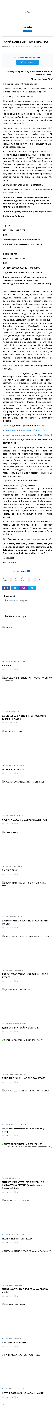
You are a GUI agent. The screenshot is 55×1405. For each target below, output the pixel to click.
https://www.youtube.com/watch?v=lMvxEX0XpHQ (27, 434)
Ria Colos (27, 26)
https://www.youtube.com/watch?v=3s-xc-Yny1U (26, 430)
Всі (40, 579)
